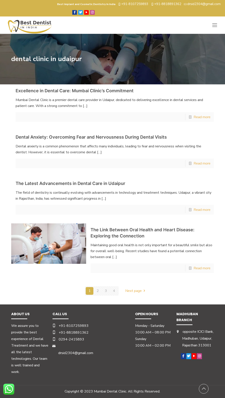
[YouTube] (86, 12)
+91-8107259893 (134, 4)
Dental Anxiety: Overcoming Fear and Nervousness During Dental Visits (91, 137)
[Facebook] (74, 12)
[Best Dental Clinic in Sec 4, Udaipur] (30, 25)
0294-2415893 (71, 339)
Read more (202, 117)
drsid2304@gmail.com (204, 4)
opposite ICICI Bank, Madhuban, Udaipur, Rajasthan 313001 (198, 338)
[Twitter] (80, 12)
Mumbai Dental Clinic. (110, 391)
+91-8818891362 (167, 4)
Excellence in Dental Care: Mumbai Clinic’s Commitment (75, 90)
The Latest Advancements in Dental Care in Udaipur (70, 183)
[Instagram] (92, 12)
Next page (133, 290)
